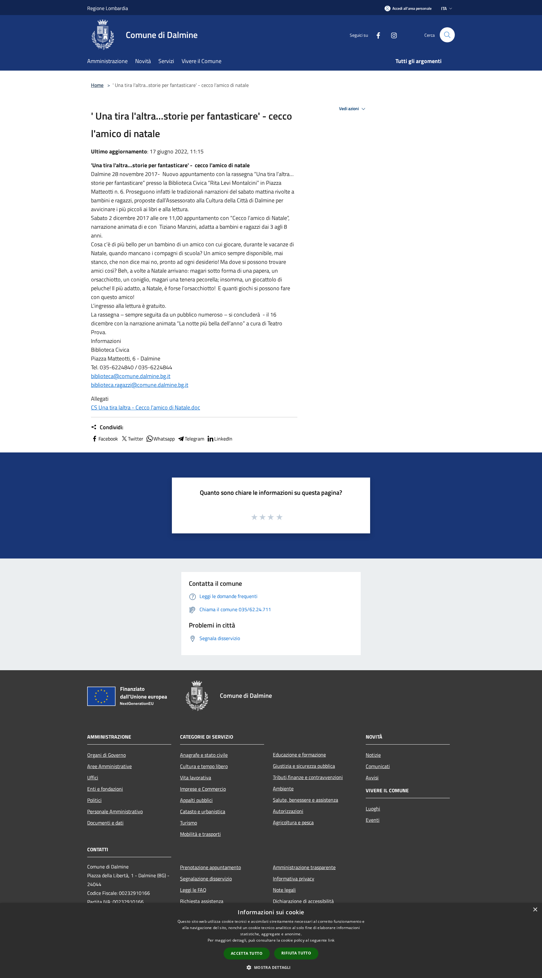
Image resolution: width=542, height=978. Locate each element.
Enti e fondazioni (105, 789)
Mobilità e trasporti (200, 834)
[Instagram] (391, 34)
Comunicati (378, 766)
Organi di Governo (106, 755)
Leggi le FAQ (193, 890)
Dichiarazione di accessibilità (303, 901)
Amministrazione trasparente (304, 867)
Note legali (284, 890)
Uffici (92, 777)
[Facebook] (375, 34)
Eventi (373, 820)
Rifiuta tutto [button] (296, 953)
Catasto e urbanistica (202, 811)
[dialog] (271, 940)
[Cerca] (447, 34)
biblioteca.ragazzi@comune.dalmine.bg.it (139, 385)
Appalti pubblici (196, 800)
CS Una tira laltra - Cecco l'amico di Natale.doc (145, 407)
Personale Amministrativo (115, 811)
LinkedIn (223, 438)
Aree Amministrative (109, 766)
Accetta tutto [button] (247, 953)
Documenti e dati (105, 822)
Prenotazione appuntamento (210, 867)
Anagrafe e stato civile (204, 755)
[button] (270, 967)
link (331, 940)
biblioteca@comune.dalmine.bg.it (130, 376)
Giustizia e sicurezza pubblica (304, 766)
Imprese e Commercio (203, 789)
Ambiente (283, 788)
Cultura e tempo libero (204, 766)
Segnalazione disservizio (206, 878)
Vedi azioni (349, 108)
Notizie (373, 755)
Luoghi (373, 808)
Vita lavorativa (195, 777)
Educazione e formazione (299, 754)
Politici (94, 800)
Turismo (188, 822)
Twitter (135, 438)
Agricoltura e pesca (293, 822)
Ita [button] (444, 8)
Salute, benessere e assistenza (305, 800)
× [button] (535, 909)
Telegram (194, 438)
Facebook (108, 438)
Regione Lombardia (107, 8)
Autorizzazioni (288, 811)
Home (97, 85)
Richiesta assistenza (201, 901)
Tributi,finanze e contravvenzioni (308, 777)
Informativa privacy (293, 878)
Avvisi (372, 777)
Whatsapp (164, 438)
